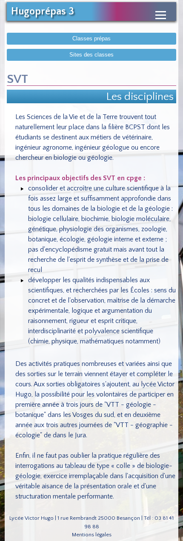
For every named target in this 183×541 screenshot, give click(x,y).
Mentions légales (92, 535)
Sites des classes (91, 54)
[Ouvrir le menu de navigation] (160, 15)
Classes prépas (91, 38)
